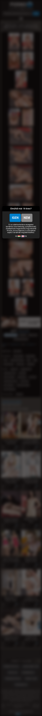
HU (16, 236)
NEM (27, 217)
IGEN (15, 217)
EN (25, 236)
